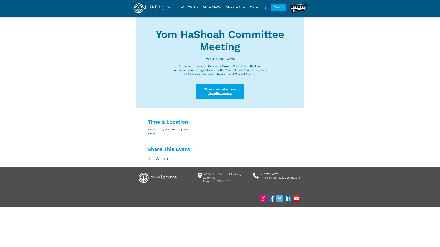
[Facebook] (271, 198)
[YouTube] (296, 198)
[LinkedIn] (288, 198)
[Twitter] (279, 198)
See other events (220, 93)
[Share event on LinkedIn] (166, 158)
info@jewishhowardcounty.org (280, 177)
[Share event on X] (157, 158)
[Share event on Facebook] (149, 158)
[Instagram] (263, 198)
